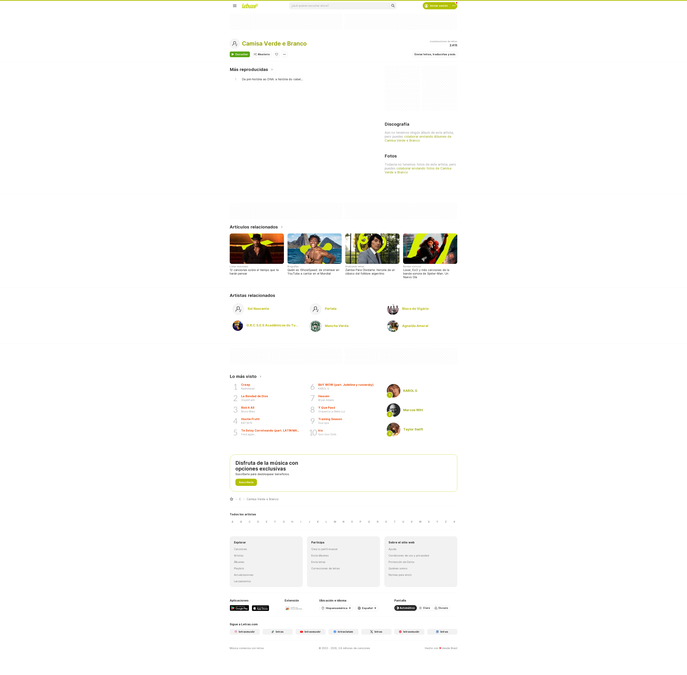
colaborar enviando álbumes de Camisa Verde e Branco (418, 138)
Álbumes (239, 561)
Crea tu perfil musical (324, 549)
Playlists (239, 568)
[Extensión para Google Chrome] (294, 608)
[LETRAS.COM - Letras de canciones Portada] (250, 5)
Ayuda (392, 549)
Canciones (240, 549)
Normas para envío (400, 574)
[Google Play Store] (239, 608)
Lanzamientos (242, 581)
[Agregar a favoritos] (276, 54)
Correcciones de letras (325, 568)
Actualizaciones (243, 574)
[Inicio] (231, 499)
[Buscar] (392, 5)
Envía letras (318, 561)
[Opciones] (284, 54)
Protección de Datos (401, 561)
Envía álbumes (320, 555)
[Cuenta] (453, 5)
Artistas (238, 555)
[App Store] (260, 608)
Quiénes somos (398, 568)
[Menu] (235, 5)
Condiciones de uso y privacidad (409, 555)
